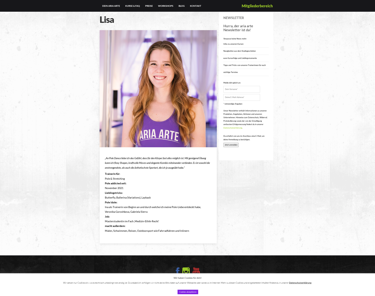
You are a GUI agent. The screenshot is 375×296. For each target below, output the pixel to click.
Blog (182, 5)
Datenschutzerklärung (232, 128)
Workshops (165, 5)
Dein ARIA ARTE (111, 5)
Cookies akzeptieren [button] (187, 292)
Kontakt (195, 5)
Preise (149, 5)
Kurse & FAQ (132, 5)
